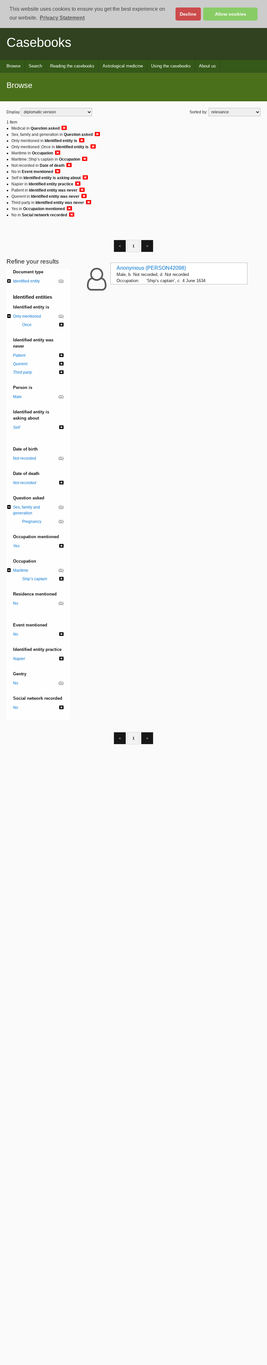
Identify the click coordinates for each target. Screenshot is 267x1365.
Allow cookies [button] (230, 14)
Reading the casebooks (72, 66)
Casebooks (39, 42)
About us (207, 66)
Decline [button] (188, 14)
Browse (14, 66)
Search (35, 66)
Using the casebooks (171, 66)
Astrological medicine (123, 66)
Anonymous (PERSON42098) (151, 268)
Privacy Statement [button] (62, 18)
